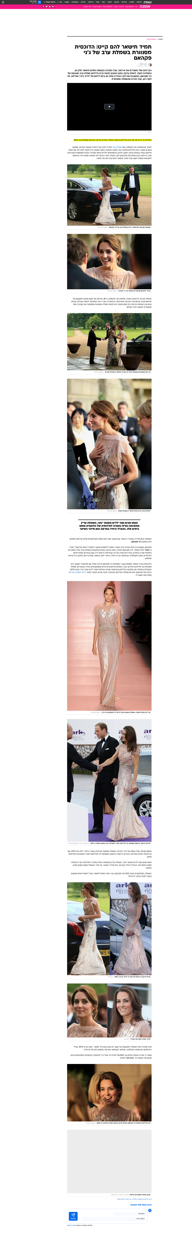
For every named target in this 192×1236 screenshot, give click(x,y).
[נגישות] (3, 2)
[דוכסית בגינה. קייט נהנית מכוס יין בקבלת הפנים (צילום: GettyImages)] (109, 446)
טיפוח (116, 7)
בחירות (124, 2)
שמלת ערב (117, 147)
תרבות (116, 2)
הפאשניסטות (129, 7)
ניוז (136, 7)
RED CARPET (108, 7)
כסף (103, 2)
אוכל (97, 2)
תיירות (83, 2)
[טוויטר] (46, 6)
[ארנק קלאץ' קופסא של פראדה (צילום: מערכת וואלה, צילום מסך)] (109, 1163)
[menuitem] (138, 2)
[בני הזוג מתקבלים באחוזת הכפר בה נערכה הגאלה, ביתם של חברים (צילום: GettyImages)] (109, 343)
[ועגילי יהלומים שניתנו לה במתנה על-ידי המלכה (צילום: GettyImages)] (109, 263)
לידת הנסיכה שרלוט (77, 572)
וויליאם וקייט (121, 1199)
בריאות (90, 2)
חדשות (139, 2)
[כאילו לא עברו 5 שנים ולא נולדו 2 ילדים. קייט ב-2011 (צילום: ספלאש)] (109, 930)
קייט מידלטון (147, 1199)
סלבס (110, 2)
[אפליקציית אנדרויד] (52, 6)
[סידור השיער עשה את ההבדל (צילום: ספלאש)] (109, 1012)
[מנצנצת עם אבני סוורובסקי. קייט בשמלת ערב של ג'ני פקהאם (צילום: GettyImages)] (109, 196)
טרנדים (121, 7)
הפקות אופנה (97, 7)
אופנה (67, 2)
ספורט (131, 2)
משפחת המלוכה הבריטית (134, 1199)
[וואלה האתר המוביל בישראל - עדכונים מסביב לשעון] (148, 2)
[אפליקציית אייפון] (49, 6)
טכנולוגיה (75, 2)
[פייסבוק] (43, 6)
